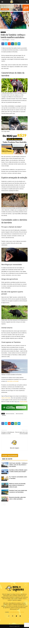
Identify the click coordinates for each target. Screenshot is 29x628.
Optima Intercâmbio (5, 397)
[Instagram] (12, 616)
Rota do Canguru (5, 39)
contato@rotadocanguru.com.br (16, 612)
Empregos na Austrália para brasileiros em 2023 (7, 433)
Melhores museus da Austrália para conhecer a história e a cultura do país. (17, 485)
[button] (27, 2)
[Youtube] (20, 616)
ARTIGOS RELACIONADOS (9, 455)
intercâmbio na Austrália (12, 381)
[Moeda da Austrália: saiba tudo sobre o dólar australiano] (4, 499)
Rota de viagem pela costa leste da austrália (21, 433)
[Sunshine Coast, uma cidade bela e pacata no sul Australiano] (4, 492)
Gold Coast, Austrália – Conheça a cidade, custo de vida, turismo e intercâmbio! (18, 464)
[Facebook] (8, 616)
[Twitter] (16, 616)
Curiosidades (7, 30)
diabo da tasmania (19, 413)
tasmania (4, 415)
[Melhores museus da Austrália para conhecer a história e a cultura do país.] (4, 485)
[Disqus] (14, 525)
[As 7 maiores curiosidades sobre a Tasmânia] (4, 478)
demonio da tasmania (10, 413)
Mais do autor (7, 458)
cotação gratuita (23, 401)
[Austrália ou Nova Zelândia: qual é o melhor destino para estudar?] (4, 471)
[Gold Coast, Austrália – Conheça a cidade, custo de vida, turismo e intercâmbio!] (4, 464)
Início (2, 30)
